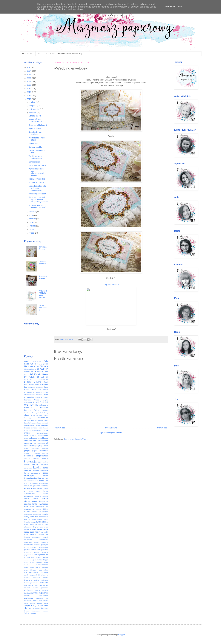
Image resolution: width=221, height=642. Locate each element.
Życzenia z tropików (43, 263)
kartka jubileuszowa (32, 473)
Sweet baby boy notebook (35, 133)
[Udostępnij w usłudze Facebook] (88, 339)
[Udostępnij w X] (85, 339)
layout (26, 524)
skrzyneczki (33, 572)
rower (32, 567)
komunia (34, 516)
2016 (29, 99)
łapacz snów (42, 603)
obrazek (33, 534)
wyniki (35, 593)
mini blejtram (34, 527)
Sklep (39, 54)
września (33, 113)
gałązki (27, 451)
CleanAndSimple (30, 369)
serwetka (45, 567)
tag (39, 575)
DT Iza (26, 374)
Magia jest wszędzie (37, 179)
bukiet (39, 430)
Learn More (169, 7)
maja (31, 222)
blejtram (44, 425)
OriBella (28, 405)
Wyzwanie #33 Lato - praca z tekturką (43, 294)
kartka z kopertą (41, 496)
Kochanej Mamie (31, 400)
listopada (33, 106)
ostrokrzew (44, 539)
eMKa (26, 448)
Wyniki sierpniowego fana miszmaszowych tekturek (37, 172)
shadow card (37, 570)
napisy (37, 532)
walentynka (44, 585)
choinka (45, 430)
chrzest (27, 433)
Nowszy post (60, 428)
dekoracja (33, 438)
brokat (45, 428)
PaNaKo (28, 407)
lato (46, 522)
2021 (29, 82)
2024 (29, 71)
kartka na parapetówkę (40, 483)
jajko (39, 462)
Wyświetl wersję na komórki (111, 433)
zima (40, 600)
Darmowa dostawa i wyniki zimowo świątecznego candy (38, 199)
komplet (27, 511)
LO (46, 402)
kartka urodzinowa (33, 488)
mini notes (44, 527)
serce (37, 567)
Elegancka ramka (111, 284)
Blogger (121, 635)
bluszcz (27, 428)
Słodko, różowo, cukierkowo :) (35, 120)
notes (26, 534)
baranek (34, 423)
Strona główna (28, 54)
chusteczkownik (42, 433)
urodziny (44, 582)
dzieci (45, 446)
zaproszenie (43, 595)
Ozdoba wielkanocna (40, 405)
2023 (29, 74)
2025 (29, 67)
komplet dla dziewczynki (32, 514)
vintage (36, 585)
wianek (27, 588)
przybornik (27, 555)
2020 (29, 85)
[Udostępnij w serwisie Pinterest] (90, 339)
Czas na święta (35, 116)
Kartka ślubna (34, 162)
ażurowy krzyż (42, 420)
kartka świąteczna (40, 504)
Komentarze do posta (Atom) (75, 439)
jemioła (45, 462)
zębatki (32, 603)
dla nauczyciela (39, 443)
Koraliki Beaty (39, 402)
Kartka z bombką (35, 147)
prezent (36, 552)
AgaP (26, 361)
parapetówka (43, 547)
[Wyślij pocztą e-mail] (79, 339)
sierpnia (32, 212)
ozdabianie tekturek (32, 542)
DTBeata (27, 382)
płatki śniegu (36, 557)
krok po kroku (30, 519)
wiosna (37, 590)
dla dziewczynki (30, 440)
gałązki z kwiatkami (32, 453)
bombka (34, 428)
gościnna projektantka (36, 455)
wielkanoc (28, 590)
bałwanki (45, 423)
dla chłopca (43, 438)
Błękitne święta (35, 128)
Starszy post (162, 428)
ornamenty (28, 539)
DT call (40, 377)
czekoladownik (30, 435)
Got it (181, 7)
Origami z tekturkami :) (38, 125)
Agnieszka (37, 361)
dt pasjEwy (37, 446)
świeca (26, 611)
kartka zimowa (31, 499)
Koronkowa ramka (43, 277)
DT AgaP (41, 369)
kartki (26, 507)
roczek (38, 565)
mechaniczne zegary (36, 524)
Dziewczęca (33, 143)
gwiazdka (36, 458)
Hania (46, 387)
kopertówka (43, 517)
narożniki (44, 532)
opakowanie (36, 537)
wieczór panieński (40, 588)
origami (45, 537)
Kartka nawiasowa (43, 307)
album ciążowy (36, 415)
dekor (26, 438)
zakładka (27, 595)
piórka (33, 550)
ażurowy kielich (30, 420)
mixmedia (27, 529)
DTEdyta (37, 382)
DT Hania (36, 371)
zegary (35, 600)
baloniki (27, 423)
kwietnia (32, 226)
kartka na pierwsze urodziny (36, 486)
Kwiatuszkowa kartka (37, 165)
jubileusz (27, 464)
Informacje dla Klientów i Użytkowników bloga (64, 54)
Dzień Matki (33, 384)
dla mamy (41, 440)
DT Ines (44, 372)
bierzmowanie (29, 425)
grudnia (32, 102)
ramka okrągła (42, 560)
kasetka (38, 509)
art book (35, 418)
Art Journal (38, 364)
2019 (29, 89)
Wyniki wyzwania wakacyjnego (36, 157)
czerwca (32, 219)
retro (33, 565)
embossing (35, 448)
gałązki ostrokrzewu (40, 451)
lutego (32, 233)
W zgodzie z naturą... (37, 182)
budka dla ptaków (30, 430)
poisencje (27, 552)
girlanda (45, 453)
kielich (45, 509)
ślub (26, 608)
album (26, 415)
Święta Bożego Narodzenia (36, 606)
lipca (31, 215)
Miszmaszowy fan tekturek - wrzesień (37, 206)
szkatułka (44, 572)
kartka (37, 467)
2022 (29, 78)
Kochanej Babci (41, 397)
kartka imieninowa (41, 470)
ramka (45, 557)
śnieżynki (44, 608)
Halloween (39, 387)
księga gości (42, 519)
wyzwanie (43, 593)
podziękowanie (42, 550)
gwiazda (27, 458)
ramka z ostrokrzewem (33, 562)
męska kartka (42, 529)
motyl (34, 529)
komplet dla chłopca (40, 511)
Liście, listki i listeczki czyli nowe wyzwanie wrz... (37, 188)
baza (39, 423)
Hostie (26, 390)
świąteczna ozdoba (40, 611)
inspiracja (30, 461)
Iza (39, 389)
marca (32, 229)
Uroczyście (36, 413)
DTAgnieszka (43, 379)
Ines (34, 389)
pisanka (27, 550)
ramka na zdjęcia (30, 560)
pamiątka (37, 545)
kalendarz (35, 464)
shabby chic (28, 570)
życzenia (33, 613)
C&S (37, 366)
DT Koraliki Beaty (39, 374)
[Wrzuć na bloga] (82, 339)
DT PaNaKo (29, 377)
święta (26, 613)
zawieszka (28, 598)
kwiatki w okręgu (30, 522)
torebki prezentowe (31, 583)
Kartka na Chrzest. (42, 248)
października (34, 109)
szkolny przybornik (30, 575)
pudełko (35, 555)
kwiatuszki (40, 522)
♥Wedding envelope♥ (37, 194)
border (40, 428)
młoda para (29, 532)
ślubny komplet (34, 608)
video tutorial (28, 585)
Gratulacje (31, 387)
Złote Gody (44, 413)
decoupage (43, 435)
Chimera (44, 366)
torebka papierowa (41, 580)
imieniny (45, 458)
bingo (38, 425)
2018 (29, 92)
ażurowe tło (43, 418)
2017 (29, 96)
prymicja (45, 552)
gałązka (45, 448)
